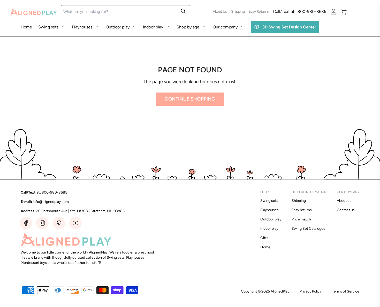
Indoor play (153, 27)
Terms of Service (345, 291)
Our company (225, 27)
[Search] (183, 11)
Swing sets (48, 27)
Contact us (346, 210)
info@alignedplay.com (51, 201)
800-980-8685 (299, 11)
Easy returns (302, 210)
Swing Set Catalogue (308, 228)
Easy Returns (259, 11)
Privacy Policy (311, 291)
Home (26, 27)
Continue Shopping (190, 99)
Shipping (238, 11)
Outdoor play (118, 27)
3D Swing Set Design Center (289, 27)
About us (344, 200)
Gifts (264, 238)
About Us (220, 11)
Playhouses (82, 27)
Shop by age (188, 27)
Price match (301, 219)
